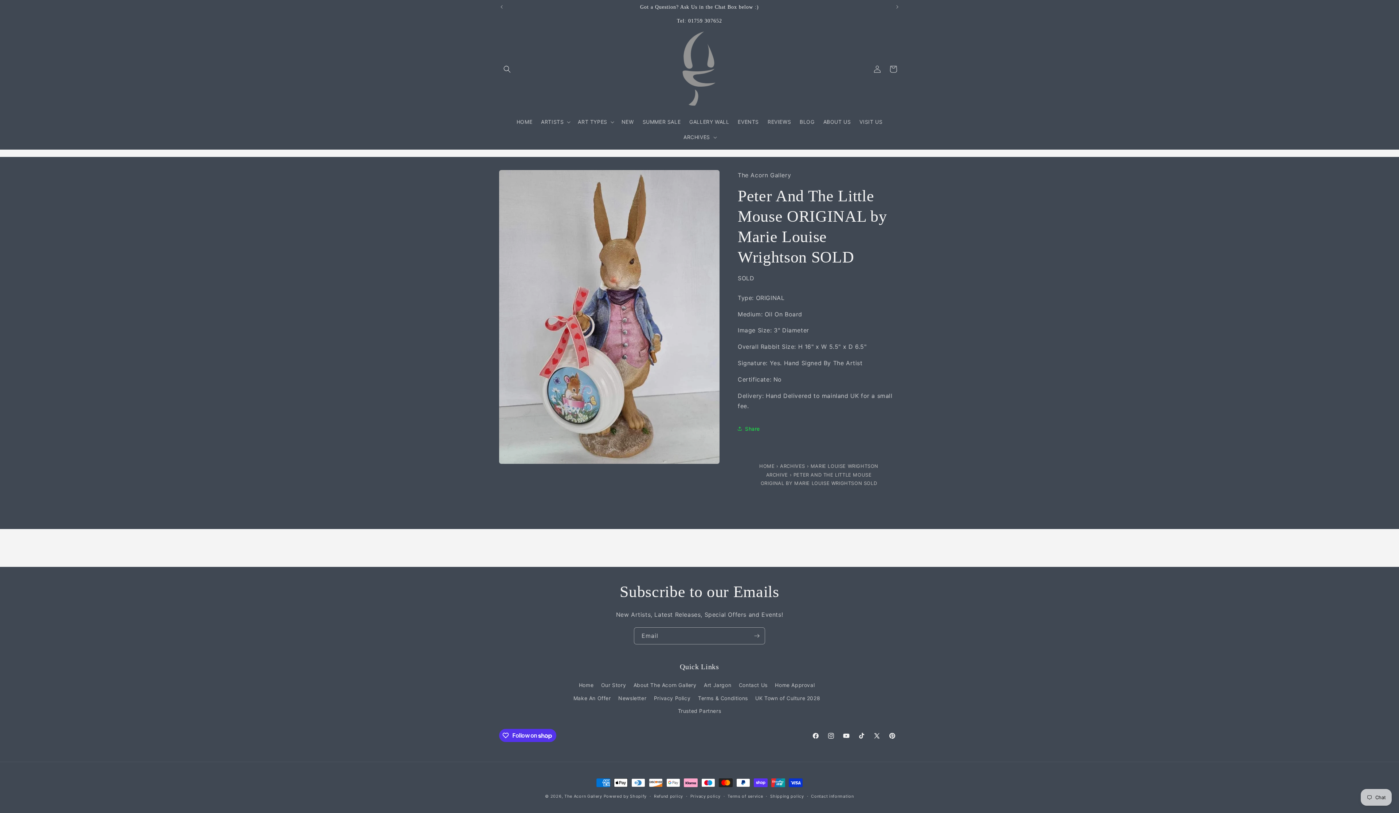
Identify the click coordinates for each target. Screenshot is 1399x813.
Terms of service (745, 796)
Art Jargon (717, 685)
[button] (507, 69)
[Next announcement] (897, 7)
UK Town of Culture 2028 (787, 698)
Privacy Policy (672, 698)
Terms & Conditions (723, 698)
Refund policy (668, 796)
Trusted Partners (699, 711)
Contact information (832, 796)
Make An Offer (592, 698)
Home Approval (795, 685)
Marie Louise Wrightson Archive (822, 470)
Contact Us (753, 685)
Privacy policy (705, 796)
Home (767, 466)
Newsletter (632, 698)
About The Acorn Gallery (665, 685)
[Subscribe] (757, 635)
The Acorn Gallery (583, 796)
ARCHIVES (792, 466)
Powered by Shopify (625, 796)
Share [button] (752, 429)
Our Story (613, 685)
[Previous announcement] (502, 7)
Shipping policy (787, 796)
